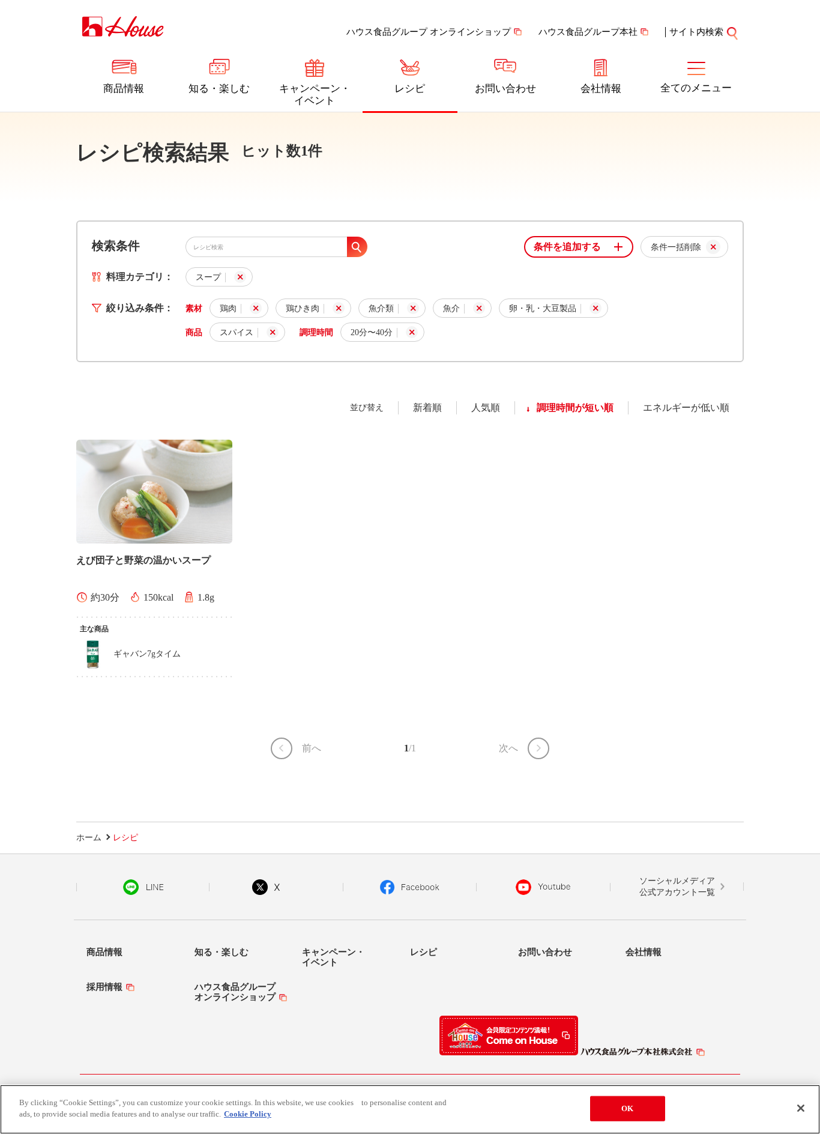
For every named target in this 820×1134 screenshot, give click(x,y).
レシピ (409, 88)
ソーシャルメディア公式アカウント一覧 (677, 886)
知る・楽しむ (219, 88)
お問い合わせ (505, 88)
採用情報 (104, 987)
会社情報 (600, 88)
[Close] (801, 1108)
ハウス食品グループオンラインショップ (235, 992)
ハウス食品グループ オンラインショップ (428, 32)
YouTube (543, 887)
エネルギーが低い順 (686, 407)
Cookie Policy (247, 1113)
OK (627, 1108)
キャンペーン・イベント (315, 94)
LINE (143, 887)
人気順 (485, 407)
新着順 (427, 407)
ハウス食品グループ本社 (588, 32)
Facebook (409, 887)
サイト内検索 (696, 32)
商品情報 (123, 88)
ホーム (88, 837)
